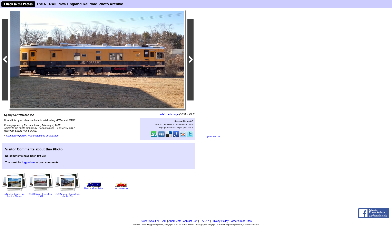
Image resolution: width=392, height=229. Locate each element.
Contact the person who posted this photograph (32, 135)
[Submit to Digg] (161, 137)
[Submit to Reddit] (183, 137)
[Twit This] (190, 137)
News (143, 220)
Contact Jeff (190, 220)
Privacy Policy (220, 220)
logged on (28, 162)
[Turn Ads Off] (213, 136)
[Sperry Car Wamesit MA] (97, 59)
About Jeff (174, 220)
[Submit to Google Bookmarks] (176, 137)
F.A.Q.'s (204, 220)
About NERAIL (157, 220)
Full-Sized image (168, 114)
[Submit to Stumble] (154, 137)
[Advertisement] (213, 72)
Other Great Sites (241, 220)
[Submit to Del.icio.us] (168, 137)
